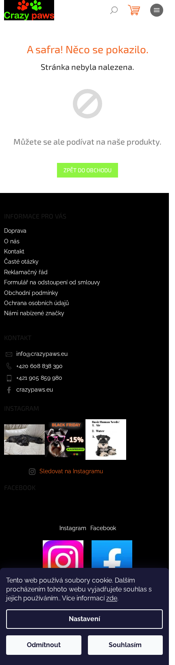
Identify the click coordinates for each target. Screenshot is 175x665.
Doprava (15, 230)
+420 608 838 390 (39, 366)
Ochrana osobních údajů (36, 303)
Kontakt (14, 251)
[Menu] (157, 10)
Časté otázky (21, 261)
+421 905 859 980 (39, 378)
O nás (12, 241)
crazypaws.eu (34, 389)
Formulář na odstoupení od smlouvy (52, 282)
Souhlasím (125, 645)
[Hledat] (114, 10)
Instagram (72, 528)
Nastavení (84, 619)
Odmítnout (44, 645)
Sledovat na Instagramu (71, 471)
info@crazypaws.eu (42, 354)
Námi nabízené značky (34, 313)
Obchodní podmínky (31, 293)
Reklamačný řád (26, 272)
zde (111, 598)
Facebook (103, 528)
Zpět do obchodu (87, 170)
